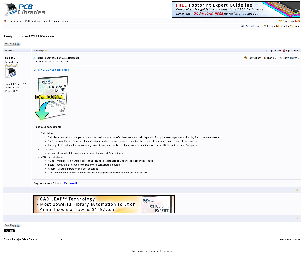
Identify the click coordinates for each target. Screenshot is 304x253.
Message (38, 50)
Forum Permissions (289, 239)
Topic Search (274, 50)
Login (297, 26)
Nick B (9, 58)
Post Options (254, 58)
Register (284, 26)
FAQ (247, 26)
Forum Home (14, 21)
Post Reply (10, 43)
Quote (286, 58)
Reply (296, 58)
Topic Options (292, 50)
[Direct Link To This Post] (34, 58)
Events (271, 26)
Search (258, 26)
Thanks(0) (271, 58)
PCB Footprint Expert (37, 21)
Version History (59, 21)
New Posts (288, 21)
